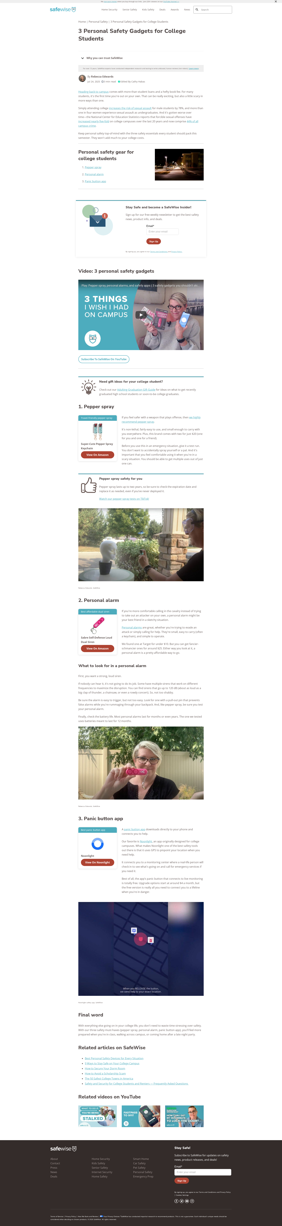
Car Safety (139, 1163)
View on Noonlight (97, 862)
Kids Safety (148, 9)
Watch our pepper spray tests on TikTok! (124, 499)
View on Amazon (97, 455)
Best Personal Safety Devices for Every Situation (114, 1058)
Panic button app (95, 181)
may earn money (110, 1)
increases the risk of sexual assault (130, 108)
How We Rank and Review (88, 1216)
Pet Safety (139, 1167)
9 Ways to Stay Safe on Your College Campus (112, 1063)
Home (82, 21)
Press (53, 1167)
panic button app (134, 829)
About (54, 1159)
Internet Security (102, 1172)
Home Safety (99, 1176)
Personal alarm (94, 174)
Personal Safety (98, 21)
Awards (175, 9)
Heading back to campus (93, 92)
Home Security (109, 9)
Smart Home (141, 1159)
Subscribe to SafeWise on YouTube (103, 359)
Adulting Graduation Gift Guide (136, 389)
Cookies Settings (182, 1195)
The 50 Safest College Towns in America (109, 1078)
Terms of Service (56, 1216)
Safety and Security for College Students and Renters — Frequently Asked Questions (137, 1083)
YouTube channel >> (171, 1)
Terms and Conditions (159, 251)
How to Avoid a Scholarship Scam (105, 1073)
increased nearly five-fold (93, 121)
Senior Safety (130, 9)
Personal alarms (132, 627)
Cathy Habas (138, 81)
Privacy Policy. (176, 251)
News (187, 9)
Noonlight (146, 841)
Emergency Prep (143, 1176)
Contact (55, 1163)
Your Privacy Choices (111, 1216)
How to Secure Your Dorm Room (105, 1068)
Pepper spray (93, 167)
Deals (162, 9)
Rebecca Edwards (102, 76)
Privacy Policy (225, 1192)
